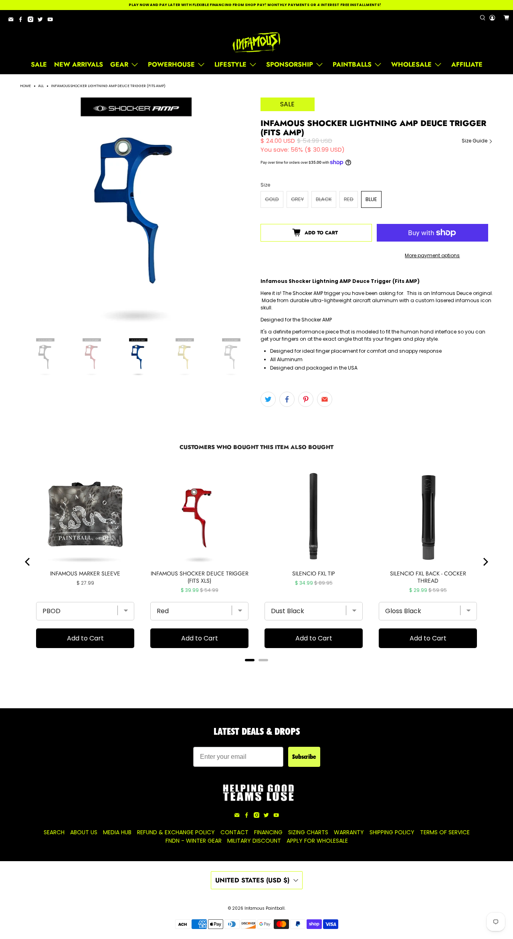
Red (348, 199)
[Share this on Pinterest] (305, 399)
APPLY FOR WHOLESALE (317, 841)
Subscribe (304, 756)
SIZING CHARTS (308, 832)
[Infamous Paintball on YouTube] (52, 21)
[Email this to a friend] (324, 399)
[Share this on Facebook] (287, 399)
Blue (371, 199)
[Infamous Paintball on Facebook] (22, 21)
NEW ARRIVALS (78, 64)
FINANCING (268, 832)
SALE (39, 64)
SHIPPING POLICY (392, 832)
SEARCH (54, 832)
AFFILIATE (467, 64)
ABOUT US (83, 832)
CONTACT (234, 832)
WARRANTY (349, 832)
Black (324, 199)
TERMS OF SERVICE (445, 832)
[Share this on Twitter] (268, 399)
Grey (297, 199)
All (41, 86)
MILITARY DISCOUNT (254, 841)
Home (25, 86)
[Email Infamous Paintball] (13, 21)
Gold (272, 199)
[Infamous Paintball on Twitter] (42, 21)
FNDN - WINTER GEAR (194, 841)
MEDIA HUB (117, 832)
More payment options (432, 255)
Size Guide (475, 140)
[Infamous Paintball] (256, 42)
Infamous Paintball (264, 908)
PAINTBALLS (352, 64)
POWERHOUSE (171, 64)
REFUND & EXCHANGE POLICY (176, 832)
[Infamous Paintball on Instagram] (32, 21)
